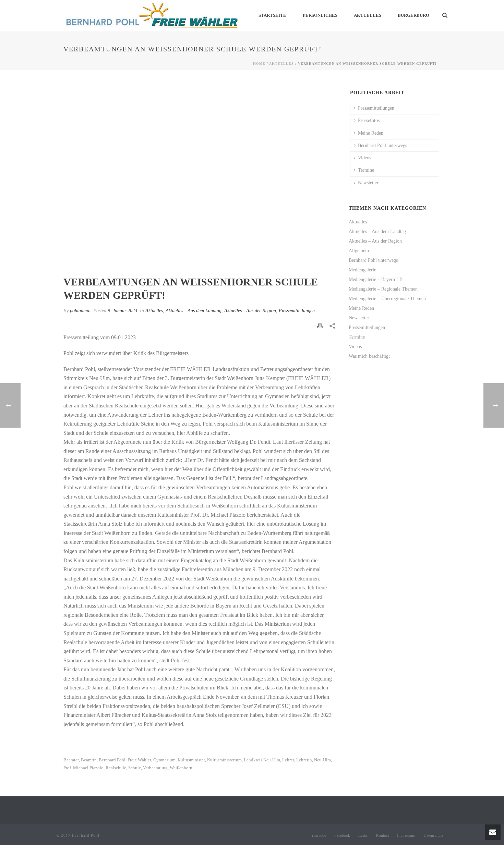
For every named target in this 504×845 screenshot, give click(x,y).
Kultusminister (191, 760)
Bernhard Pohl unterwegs (382, 145)
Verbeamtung (155, 768)
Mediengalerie (362, 269)
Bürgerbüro (413, 15)
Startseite (272, 15)
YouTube (318, 835)
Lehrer (288, 760)
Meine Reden (370, 133)
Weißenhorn (181, 768)
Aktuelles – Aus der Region (375, 241)
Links (363, 835)
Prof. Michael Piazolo (83, 768)
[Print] (320, 325)
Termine (366, 170)
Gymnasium (164, 760)
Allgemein (359, 250)
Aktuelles (367, 15)
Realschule (116, 768)
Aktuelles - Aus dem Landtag (193, 310)
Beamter (71, 760)
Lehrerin (304, 760)
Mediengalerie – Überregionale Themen (387, 298)
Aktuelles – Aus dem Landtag (377, 231)
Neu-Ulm (322, 760)
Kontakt (382, 835)
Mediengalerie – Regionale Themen (383, 289)
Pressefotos (369, 120)
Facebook (342, 835)
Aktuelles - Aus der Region (250, 310)
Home (259, 63)
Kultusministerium (224, 760)
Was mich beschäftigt (369, 356)
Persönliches (320, 15)
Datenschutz (433, 835)
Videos (364, 157)
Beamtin (89, 760)
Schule (134, 768)
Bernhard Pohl (112, 760)
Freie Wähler (139, 760)
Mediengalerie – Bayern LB (376, 279)
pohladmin (80, 310)
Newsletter (368, 182)
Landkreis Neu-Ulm (262, 760)
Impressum (406, 835)
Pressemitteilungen (297, 310)
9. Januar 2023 (122, 310)
